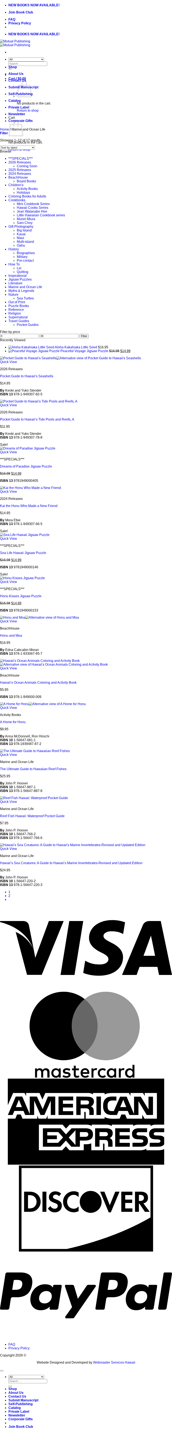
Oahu (21, 245)
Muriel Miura (26, 219)
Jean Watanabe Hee (32, 211)
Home (4, 129)
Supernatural (18, 317)
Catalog (14, 100)
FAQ (11, 19)
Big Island (24, 230)
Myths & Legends (21, 291)
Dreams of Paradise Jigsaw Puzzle (26, 466)
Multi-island (25, 241)
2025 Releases (19, 170)
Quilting (22, 272)
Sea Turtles (25, 298)
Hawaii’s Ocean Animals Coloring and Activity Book (38, 682)
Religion (14, 313)
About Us (15, 74)
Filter (84, 336)
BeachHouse (18, 177)
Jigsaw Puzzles (20, 279)
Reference (16, 309)
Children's (15, 185)
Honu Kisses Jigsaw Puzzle (21, 596)
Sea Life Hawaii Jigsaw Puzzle (23, 553)
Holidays (23, 192)
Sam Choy (25, 223)
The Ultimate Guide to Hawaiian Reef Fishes (33, 769)
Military (22, 257)
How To (14, 264)
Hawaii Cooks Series (32, 207)
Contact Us (17, 1396)
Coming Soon (27, 166)
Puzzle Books (18, 306)
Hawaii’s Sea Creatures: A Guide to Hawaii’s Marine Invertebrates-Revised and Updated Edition (71, 863)
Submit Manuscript (23, 1400)
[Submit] (10, 1386)
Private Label (18, 107)
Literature (15, 283)
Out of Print (16, 302)
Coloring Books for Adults (27, 196)
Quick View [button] (8, 362)
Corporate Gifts (20, 1419)
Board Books (26, 181)
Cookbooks (16, 200)
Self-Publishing (20, 1404)
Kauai (21, 234)
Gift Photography (20, 226)
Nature (13, 294)
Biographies (26, 253)
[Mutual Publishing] (15, 43)
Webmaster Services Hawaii (114, 1362)
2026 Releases (19, 162)
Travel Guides (18, 321)
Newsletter (16, 114)
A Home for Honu (13, 722)
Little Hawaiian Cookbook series (41, 215)
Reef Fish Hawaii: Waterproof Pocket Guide (32, 816)
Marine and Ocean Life (25, 287)
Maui (20, 238)
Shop (12, 67)
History (13, 249)
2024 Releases (19, 173)
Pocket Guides (28, 325)
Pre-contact (25, 260)
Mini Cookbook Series (33, 204)
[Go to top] (1, 1370)
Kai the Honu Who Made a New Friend (28, 506)
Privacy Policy (19, 23)
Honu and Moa (11, 635)
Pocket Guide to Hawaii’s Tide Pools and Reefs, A (37, 419)
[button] (4, 133)
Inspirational (17, 275)
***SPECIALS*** (20, 158)
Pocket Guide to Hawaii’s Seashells (26, 376)
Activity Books (27, 189)
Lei (19, 268)
